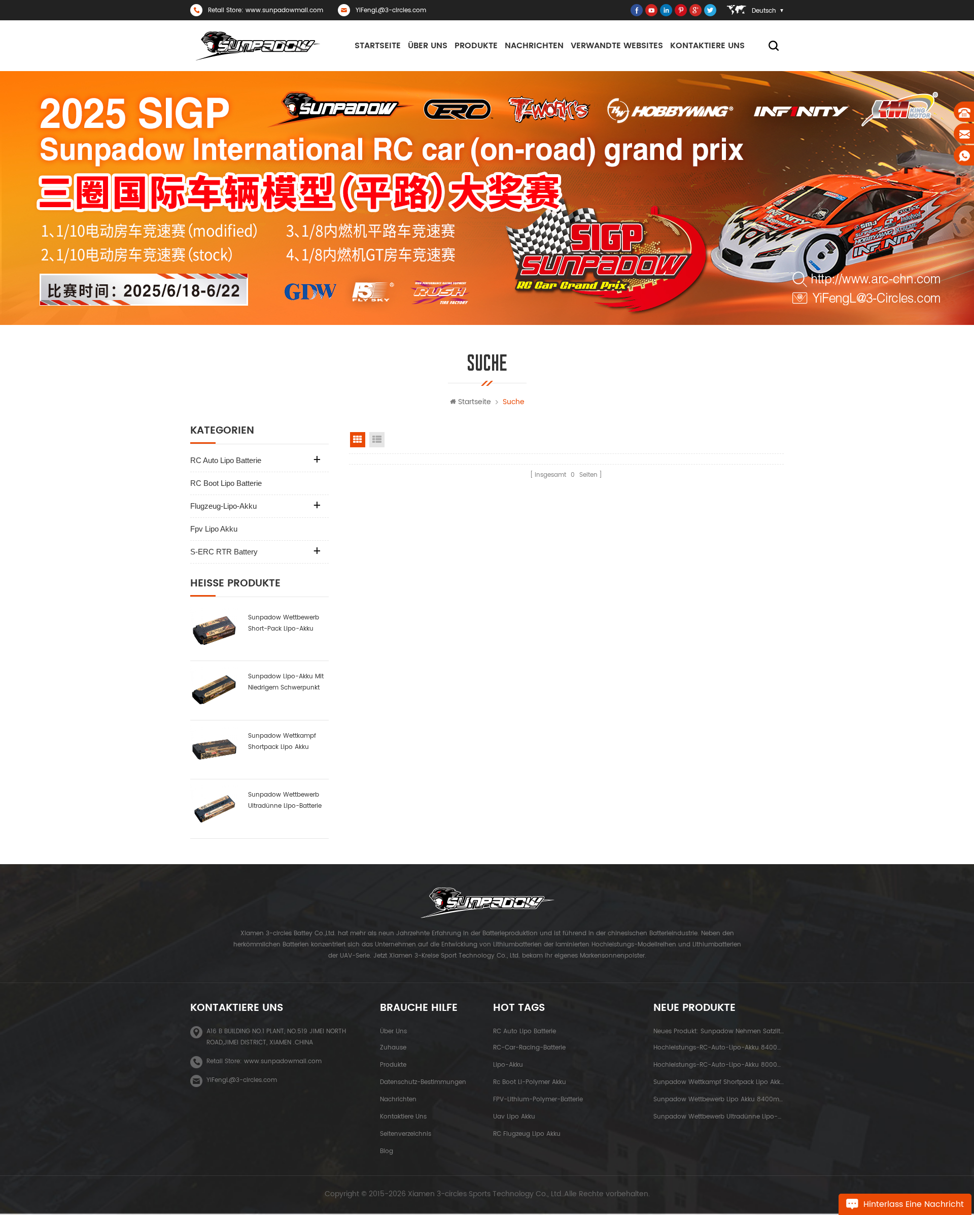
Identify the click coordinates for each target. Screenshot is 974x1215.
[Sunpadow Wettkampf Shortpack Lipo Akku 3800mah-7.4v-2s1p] (214, 750)
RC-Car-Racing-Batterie (529, 1048)
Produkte (476, 45)
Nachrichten (534, 45)
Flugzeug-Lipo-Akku (223, 506)
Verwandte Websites (617, 45)
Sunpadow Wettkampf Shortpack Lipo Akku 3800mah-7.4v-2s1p (282, 742)
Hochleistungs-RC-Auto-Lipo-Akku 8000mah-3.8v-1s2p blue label (718, 1065)
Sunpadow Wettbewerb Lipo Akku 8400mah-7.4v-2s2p (718, 1099)
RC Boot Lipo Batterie (226, 483)
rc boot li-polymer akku (529, 1082)
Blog (386, 1151)
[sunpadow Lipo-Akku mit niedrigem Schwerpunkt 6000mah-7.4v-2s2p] (214, 690)
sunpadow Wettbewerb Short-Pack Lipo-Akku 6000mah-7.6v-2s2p (283, 624)
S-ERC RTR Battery (224, 551)
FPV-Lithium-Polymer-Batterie (538, 1099)
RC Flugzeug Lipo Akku (527, 1134)
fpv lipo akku (213, 528)
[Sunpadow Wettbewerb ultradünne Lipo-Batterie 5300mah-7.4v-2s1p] (214, 808)
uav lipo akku (514, 1117)
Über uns (427, 45)
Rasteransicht (357, 439)
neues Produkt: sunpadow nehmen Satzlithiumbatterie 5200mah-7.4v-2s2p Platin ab (718, 1031)
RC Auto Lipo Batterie (225, 460)
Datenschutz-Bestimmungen (423, 1082)
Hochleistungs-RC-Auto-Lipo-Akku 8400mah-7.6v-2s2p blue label (718, 1048)
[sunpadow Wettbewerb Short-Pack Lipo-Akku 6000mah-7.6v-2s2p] (214, 631)
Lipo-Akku (508, 1065)
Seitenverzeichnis (405, 1134)
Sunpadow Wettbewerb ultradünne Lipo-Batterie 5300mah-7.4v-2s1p (285, 801)
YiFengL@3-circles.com (391, 10)
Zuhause (393, 1048)
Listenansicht (377, 439)
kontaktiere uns (707, 45)
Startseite (378, 45)
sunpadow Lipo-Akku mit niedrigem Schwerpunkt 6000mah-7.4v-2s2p (286, 683)
